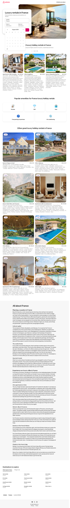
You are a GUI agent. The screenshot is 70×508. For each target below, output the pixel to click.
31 (7, 49)
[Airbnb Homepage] (6, 2)
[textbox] (11, 26)
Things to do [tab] (17, 469)
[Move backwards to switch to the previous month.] (7, 29)
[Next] (37, 51)
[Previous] (32, 51)
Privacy (32, 505)
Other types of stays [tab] (7, 469)
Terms (36, 505)
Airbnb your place (60, 2)
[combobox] (17, 21)
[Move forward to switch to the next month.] (23, 29)
